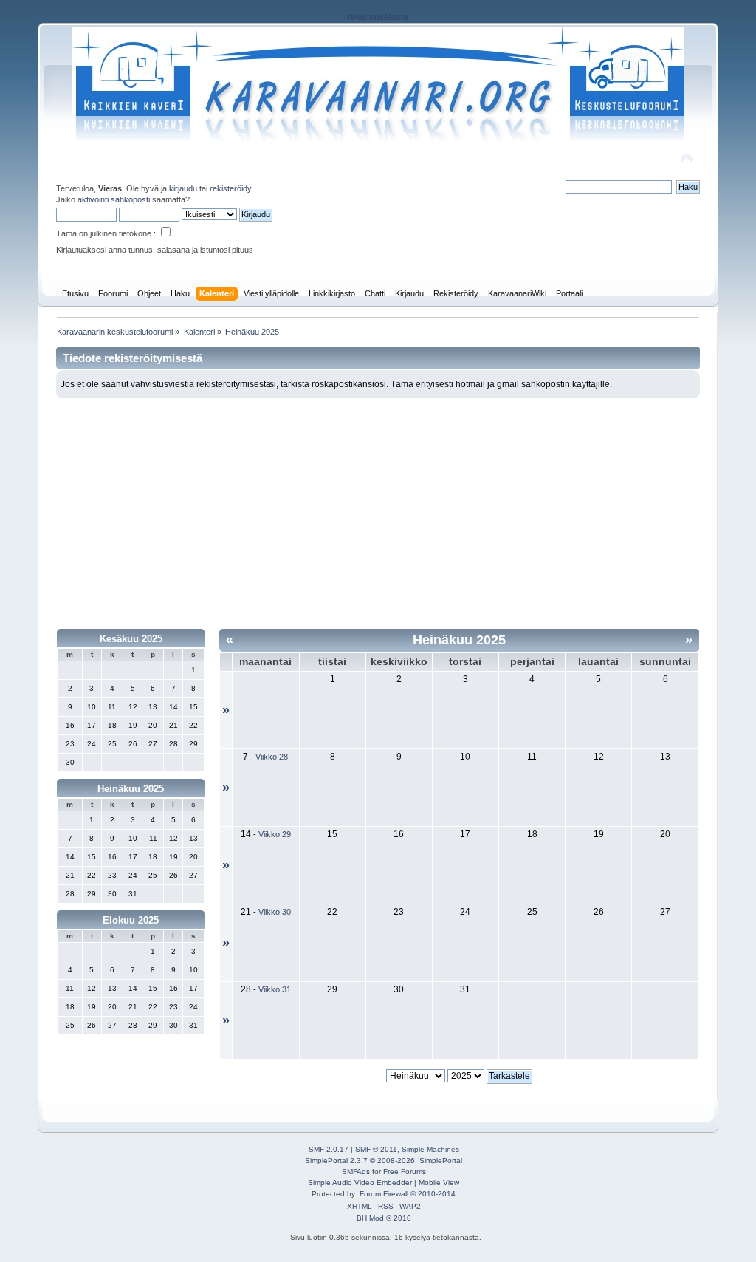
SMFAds (356, 1171)
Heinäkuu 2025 (130, 788)
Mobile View (439, 1183)
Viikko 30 (274, 911)
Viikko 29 (274, 834)
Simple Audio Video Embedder (360, 1183)
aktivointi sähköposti (114, 199)
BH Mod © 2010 (384, 1218)
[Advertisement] (378, 509)
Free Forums (404, 1171)
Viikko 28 (271, 756)
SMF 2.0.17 (328, 1149)
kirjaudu (183, 188)
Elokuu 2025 (131, 920)
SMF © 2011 (376, 1149)
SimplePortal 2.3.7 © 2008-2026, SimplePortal (383, 1160)
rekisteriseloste (378, 17)
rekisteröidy (230, 188)
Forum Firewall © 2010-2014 (408, 1194)
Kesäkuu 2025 (131, 638)
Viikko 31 (274, 989)
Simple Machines (430, 1149)
